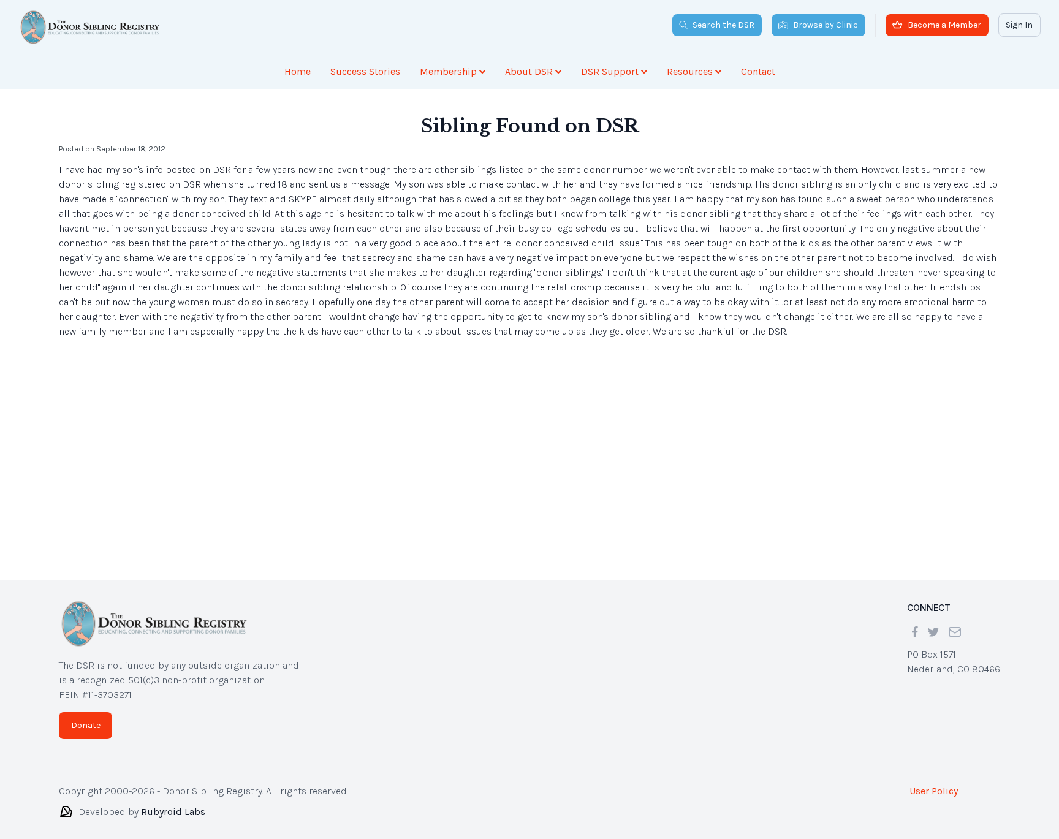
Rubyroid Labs (173, 812)
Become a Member (944, 25)
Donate (86, 725)
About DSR (529, 71)
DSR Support (610, 71)
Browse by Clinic (825, 25)
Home (297, 71)
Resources (690, 71)
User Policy (933, 791)
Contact (758, 71)
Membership (448, 71)
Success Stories (365, 71)
